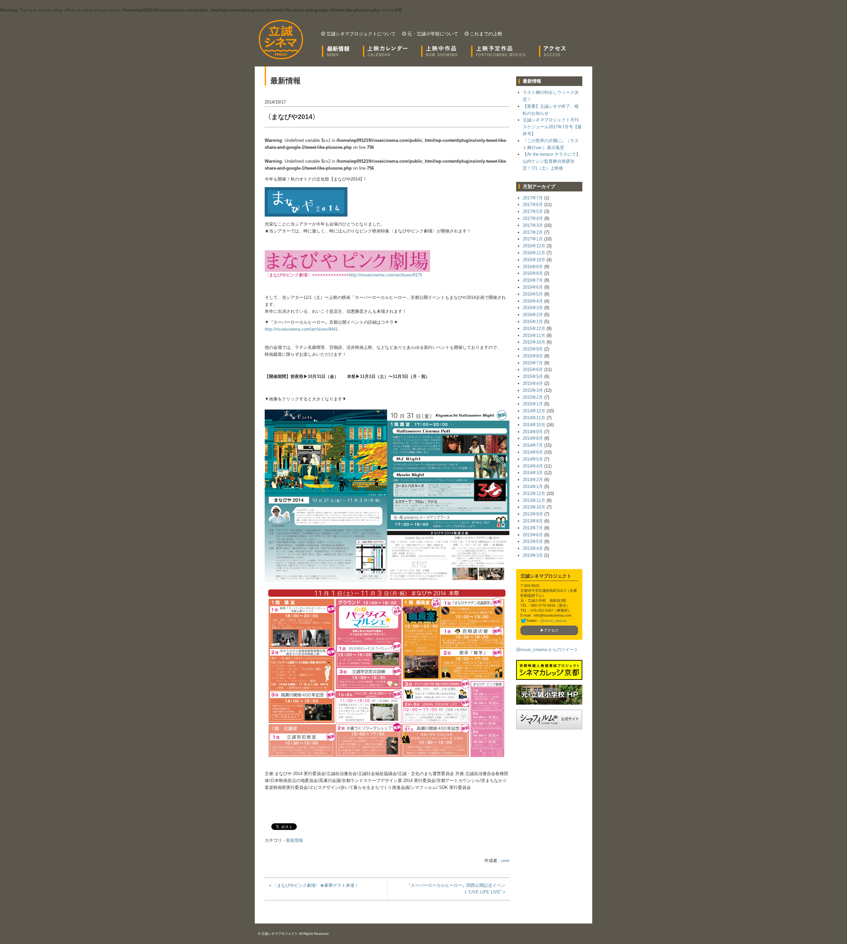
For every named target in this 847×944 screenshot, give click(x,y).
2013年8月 (533, 520)
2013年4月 (533, 548)
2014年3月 (533, 472)
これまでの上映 (486, 33)
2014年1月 (533, 486)
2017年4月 (533, 218)
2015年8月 (533, 355)
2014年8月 (533, 438)
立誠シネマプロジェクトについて (361, 33)
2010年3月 (533, 555)
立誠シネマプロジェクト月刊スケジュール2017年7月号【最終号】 (552, 126)
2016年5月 (533, 294)
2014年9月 (533, 431)
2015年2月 (533, 397)
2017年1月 (533, 238)
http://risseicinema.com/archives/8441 (301, 329)
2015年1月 (533, 403)
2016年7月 (533, 280)
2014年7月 (533, 445)
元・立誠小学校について (432, 33)
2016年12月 (534, 245)
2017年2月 (533, 232)
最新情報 (294, 840)
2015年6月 (533, 369)
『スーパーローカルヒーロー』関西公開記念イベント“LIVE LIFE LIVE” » (455, 889)
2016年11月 (534, 252)
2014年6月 (533, 452)
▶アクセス (549, 630)
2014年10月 (534, 424)
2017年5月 (533, 211)
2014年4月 (533, 466)
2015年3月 (533, 390)
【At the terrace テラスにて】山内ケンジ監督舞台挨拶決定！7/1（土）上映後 (551, 161)
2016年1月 (533, 321)
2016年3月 (533, 307)
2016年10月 (534, 259)
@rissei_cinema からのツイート (547, 649)
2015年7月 (533, 362)
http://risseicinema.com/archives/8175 (385, 274)
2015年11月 (534, 335)
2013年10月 (534, 507)
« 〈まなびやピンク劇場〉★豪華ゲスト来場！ (314, 885)
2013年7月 (533, 527)
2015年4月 (533, 383)
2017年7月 (533, 197)
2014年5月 (533, 459)
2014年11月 (534, 417)
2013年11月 (534, 500)
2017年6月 (533, 204)
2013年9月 (533, 514)
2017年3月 (533, 225)
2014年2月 (533, 479)
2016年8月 (533, 273)
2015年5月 (533, 376)
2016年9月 (533, 266)
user (505, 860)
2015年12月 (534, 328)
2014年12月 (534, 410)
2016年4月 (533, 301)
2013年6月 (533, 534)
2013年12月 (534, 493)
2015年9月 (533, 349)
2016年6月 (533, 287)
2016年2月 (533, 314)
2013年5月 (533, 541)
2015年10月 (534, 342)
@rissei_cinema (553, 621)
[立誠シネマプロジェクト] (280, 39)
